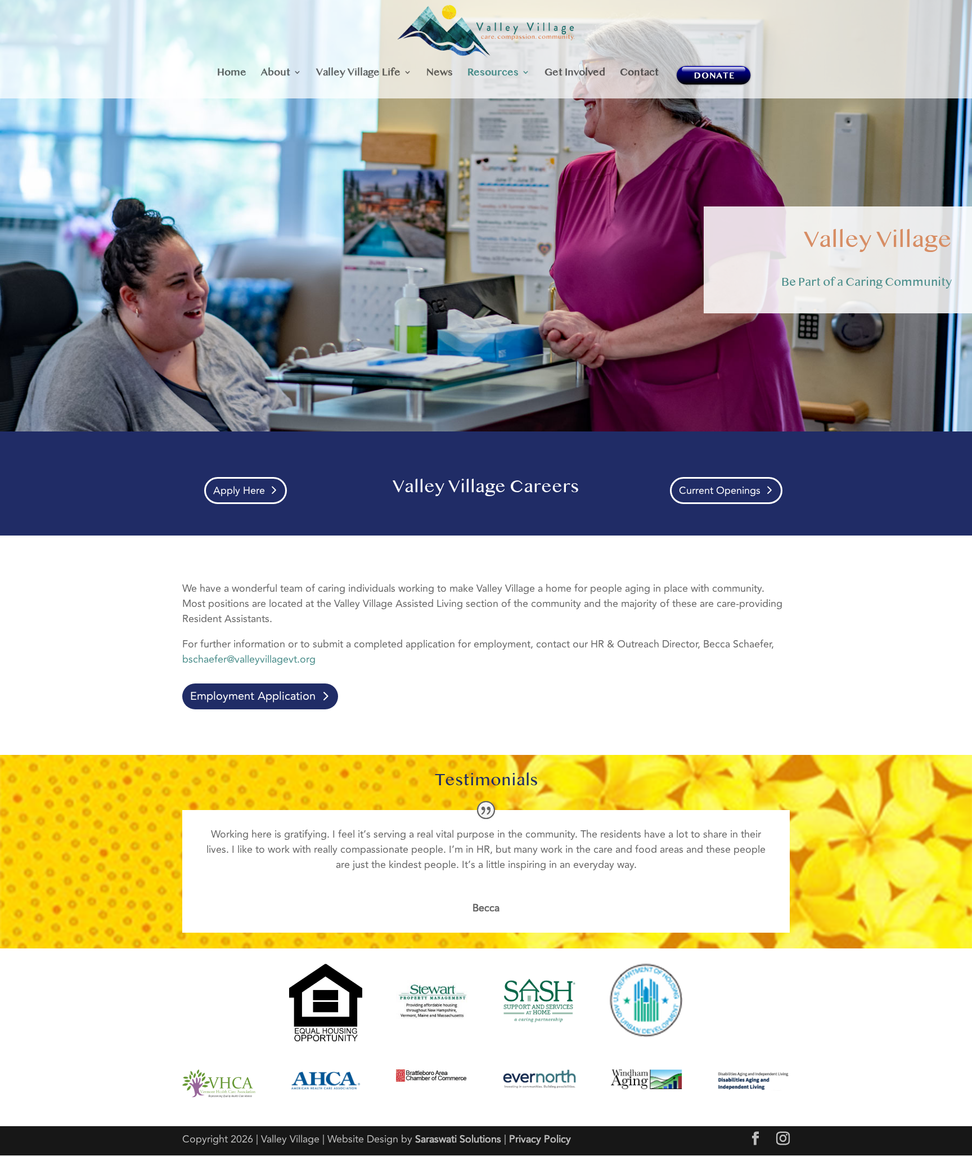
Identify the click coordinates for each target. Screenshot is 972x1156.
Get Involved (574, 73)
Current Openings (719, 490)
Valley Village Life (358, 73)
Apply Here (239, 490)
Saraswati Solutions (458, 1139)
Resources (493, 73)
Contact (639, 73)
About (275, 73)
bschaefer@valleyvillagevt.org (249, 659)
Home (231, 73)
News (439, 73)
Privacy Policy (540, 1139)
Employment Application (253, 696)
